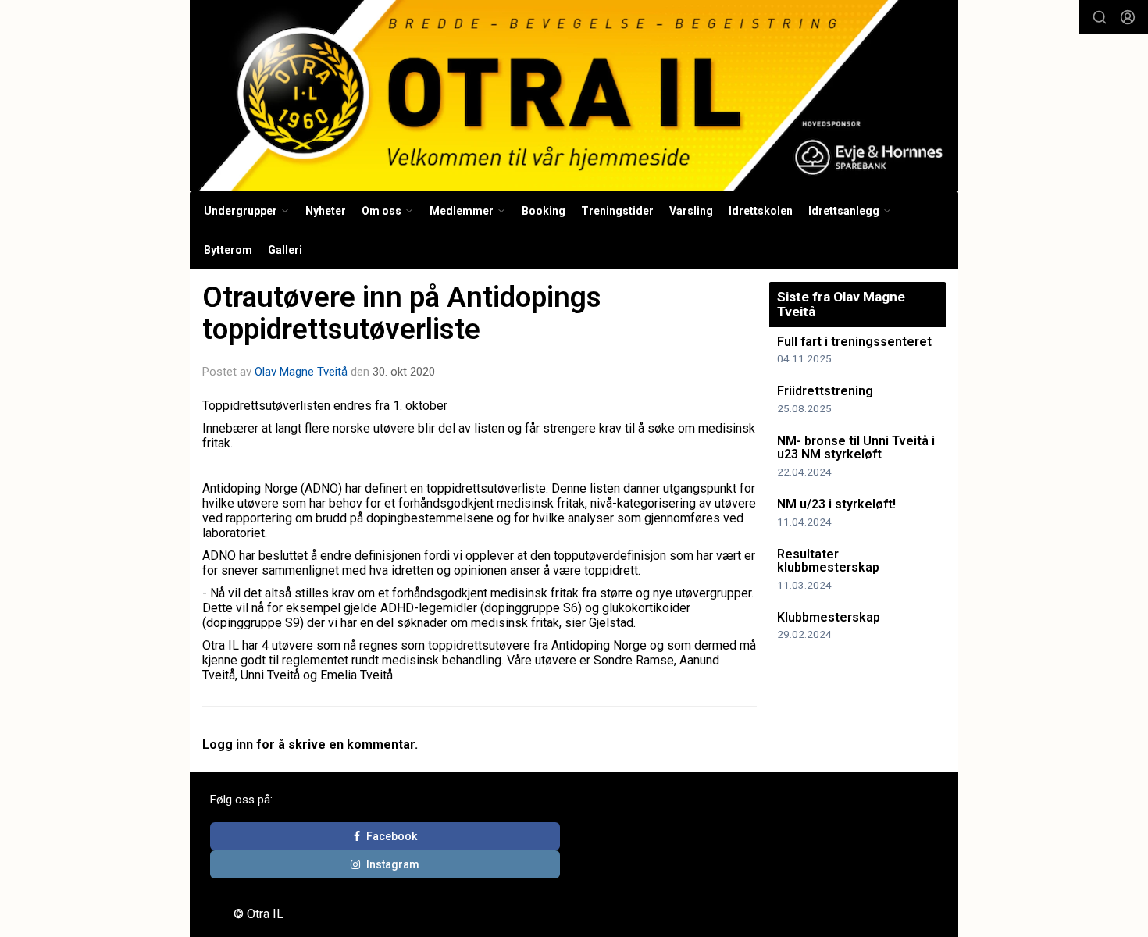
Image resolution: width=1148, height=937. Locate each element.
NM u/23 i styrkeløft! (836, 504)
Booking (543, 211)
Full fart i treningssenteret (854, 341)
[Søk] (1100, 17)
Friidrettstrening (825, 390)
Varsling (691, 211)
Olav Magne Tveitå (301, 372)
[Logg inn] (1128, 17)
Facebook (391, 836)
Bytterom (228, 250)
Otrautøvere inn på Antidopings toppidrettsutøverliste (401, 313)
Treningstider (617, 211)
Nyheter (325, 211)
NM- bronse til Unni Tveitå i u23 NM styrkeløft (856, 447)
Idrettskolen (761, 211)
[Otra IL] (574, 95)
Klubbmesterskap (828, 617)
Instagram (392, 864)
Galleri (285, 250)
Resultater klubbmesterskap (828, 561)
